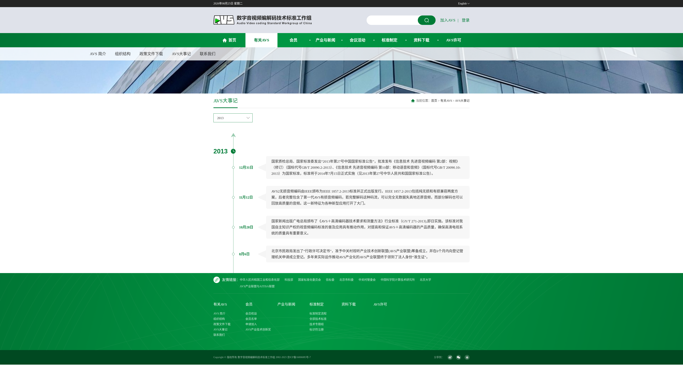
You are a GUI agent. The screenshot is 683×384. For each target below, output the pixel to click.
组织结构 (123, 54)
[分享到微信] (458, 357)
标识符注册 (316, 329)
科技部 (289, 279)
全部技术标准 (318, 318)
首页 (232, 40)
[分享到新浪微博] (450, 357)
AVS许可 (453, 40)
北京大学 (425, 279)
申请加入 (251, 324)
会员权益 (251, 313)
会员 (293, 40)
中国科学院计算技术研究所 (398, 279)
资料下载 (421, 40)
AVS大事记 (181, 54)
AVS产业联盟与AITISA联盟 (257, 286)
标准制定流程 (318, 313)
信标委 (330, 279)
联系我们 (207, 54)
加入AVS (447, 20)
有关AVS (261, 40)
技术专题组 (316, 324)
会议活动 (357, 40)
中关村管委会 (367, 279)
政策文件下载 (151, 54)
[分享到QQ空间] (467, 357)
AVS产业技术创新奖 (258, 329)
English (462, 3)
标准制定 (389, 40)
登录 (466, 20)
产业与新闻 (325, 40)
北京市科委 (346, 279)
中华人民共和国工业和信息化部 (260, 279)
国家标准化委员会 (309, 279)
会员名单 (251, 318)
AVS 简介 (98, 54)
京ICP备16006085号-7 (299, 357)
